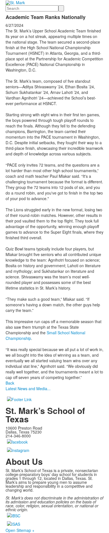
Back (10, 383)
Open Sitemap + (20, 530)
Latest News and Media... (28, 388)
